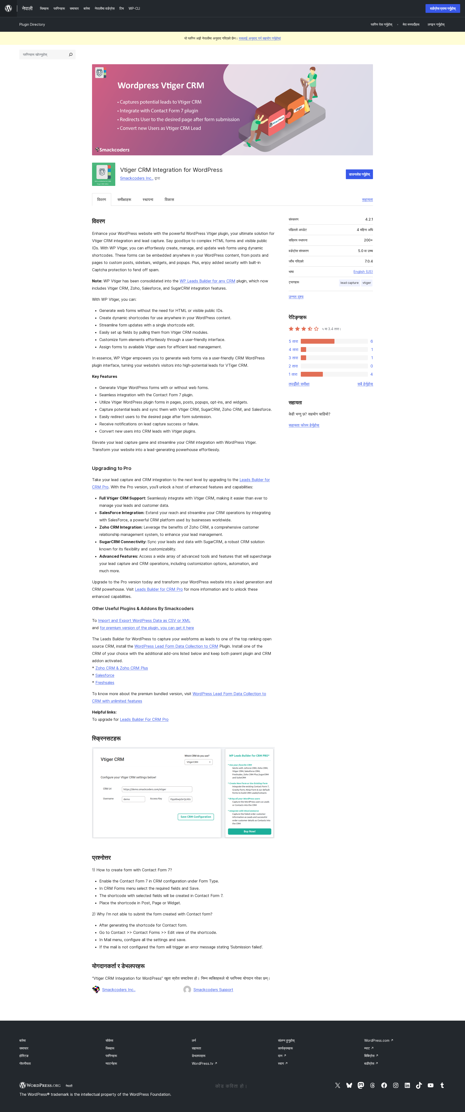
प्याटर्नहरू (111, 1063)
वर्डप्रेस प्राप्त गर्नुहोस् (443, 8)
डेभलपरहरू (198, 1056)
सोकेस (109, 1040)
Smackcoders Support (213, 989)
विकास (169, 199)
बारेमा (22, 1040)
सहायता (367, 199)
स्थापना (148, 199)
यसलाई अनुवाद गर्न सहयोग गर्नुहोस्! (260, 38)
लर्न (194, 1040)
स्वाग (283, 1063)
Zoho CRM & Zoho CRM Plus (121, 668)
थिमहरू (110, 1048)
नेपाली (69, 1086)
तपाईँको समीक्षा (299, 383)
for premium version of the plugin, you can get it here (147, 627)
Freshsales (104, 682)
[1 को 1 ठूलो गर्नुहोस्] (268, 753)
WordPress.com (379, 1040)
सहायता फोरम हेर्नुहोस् (304, 425)
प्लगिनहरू (111, 1056)
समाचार (23, 1048)
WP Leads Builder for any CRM (207, 280)
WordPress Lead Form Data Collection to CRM (176, 646)
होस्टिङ (24, 1056)
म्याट (369, 1048)
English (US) (363, 272)
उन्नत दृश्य (296, 296)
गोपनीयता (25, 1063)
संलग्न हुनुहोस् (286, 1040)
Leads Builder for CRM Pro (159, 589)
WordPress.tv (204, 1063)
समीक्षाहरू (124, 199)
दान (282, 1056)
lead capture (350, 283)
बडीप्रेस (371, 1063)
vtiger (367, 283)
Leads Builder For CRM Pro (144, 719)
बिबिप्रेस (371, 1056)
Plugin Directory (32, 24)
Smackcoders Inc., (136, 178)
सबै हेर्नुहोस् (365, 383)
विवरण (101, 199)
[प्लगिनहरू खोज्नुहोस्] (71, 54)
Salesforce (104, 675)
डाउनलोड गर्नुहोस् (359, 174)
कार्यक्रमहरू (285, 1048)
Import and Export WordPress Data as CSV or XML (144, 620)
